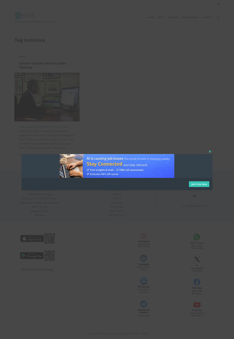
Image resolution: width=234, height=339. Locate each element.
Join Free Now (199, 184)
